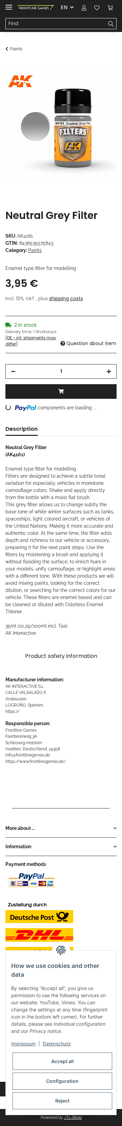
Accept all (62, 1061)
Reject (62, 1101)
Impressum (23, 1043)
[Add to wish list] (102, 83)
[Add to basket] (10, 67)
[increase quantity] (108, 371)
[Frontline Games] (36, 7)
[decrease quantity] (13, 371)
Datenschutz (57, 1043)
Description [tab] (21, 429)
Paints (35, 250)
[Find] (111, 24)
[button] (84, 7)
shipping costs (66, 298)
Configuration (62, 1081)
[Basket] (110, 7)
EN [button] (64, 7)
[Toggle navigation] (8, 4)
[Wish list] (96, 7)
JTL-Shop (73, 1117)
